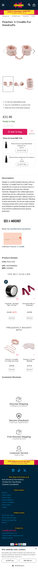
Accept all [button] (10, 560)
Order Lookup (6, 495)
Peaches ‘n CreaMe (17, 247)
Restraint (26, 16)
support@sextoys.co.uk (9, 533)
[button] (3, 4)
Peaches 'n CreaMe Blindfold (29, 360)
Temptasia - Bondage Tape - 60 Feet (12, 304)
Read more (18, 556)
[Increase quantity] (11, 125)
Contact (4, 507)
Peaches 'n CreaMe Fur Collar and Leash (11, 360)
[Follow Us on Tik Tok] (19, 470)
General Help (6, 497)
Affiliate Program (7, 538)
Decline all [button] (28, 560)
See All (4, 522)
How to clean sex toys (9, 518)
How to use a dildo (8, 515)
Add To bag (16, 132)
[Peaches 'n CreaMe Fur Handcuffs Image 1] (19, 51)
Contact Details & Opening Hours (12, 535)
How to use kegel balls (9, 520)
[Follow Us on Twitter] (24, 470)
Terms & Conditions (8, 502)
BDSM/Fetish (16, 16)
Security (4, 492)
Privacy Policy (6, 505)
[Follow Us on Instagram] (13, 470)
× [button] (35, 548)
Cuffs (33, 16)
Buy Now (11, 318)
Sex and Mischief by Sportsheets (19, 229)
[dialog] (19, 557)
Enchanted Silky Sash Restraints (29, 304)
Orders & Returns (7, 500)
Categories (5, 16)
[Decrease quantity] (4, 125)
